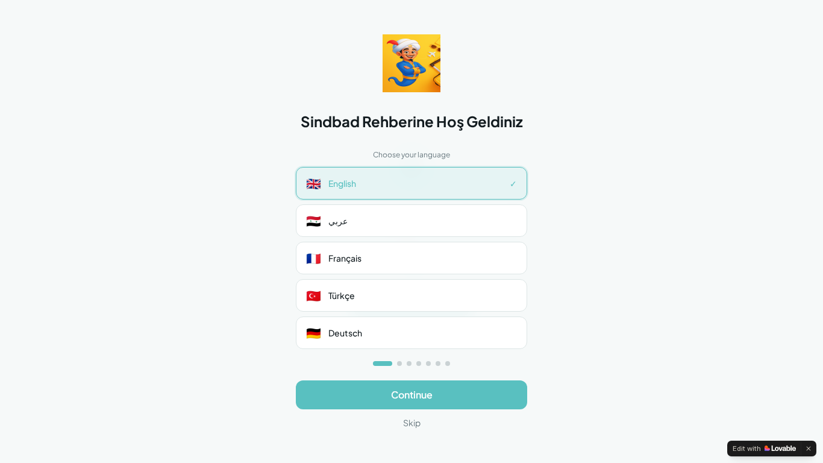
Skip (412, 422)
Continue (412, 394)
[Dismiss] (808, 448)
